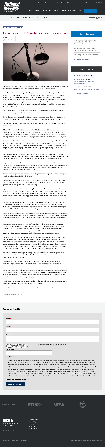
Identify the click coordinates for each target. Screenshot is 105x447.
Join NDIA (85, 3)
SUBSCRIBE (90, 11)
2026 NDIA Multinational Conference (86, 89)
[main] (52, 208)
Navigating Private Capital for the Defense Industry (85, 82)
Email (100, 18)
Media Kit (44, 3)
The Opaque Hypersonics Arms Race (86, 54)
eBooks (63, 3)
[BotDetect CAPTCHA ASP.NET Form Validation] (16, 346)
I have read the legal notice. (17, 379)
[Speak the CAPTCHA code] (27, 347)
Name (8, 319)
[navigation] (52, 10)
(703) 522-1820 (8, 427)
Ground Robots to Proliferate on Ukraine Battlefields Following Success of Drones (85, 42)
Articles (11, 18)
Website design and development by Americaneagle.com (16, 440)
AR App (68, 3)
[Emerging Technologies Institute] (35, 404)
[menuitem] (30, 10)
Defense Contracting (15, 294)
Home (4, 18)
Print (93, 18)
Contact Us (37, 3)
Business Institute (79, 79)
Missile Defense (79, 87)
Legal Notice (11, 357)
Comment (9, 335)
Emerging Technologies (81, 75)
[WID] (82, 404)
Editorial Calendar (54, 3)
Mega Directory (76, 3)
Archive (31, 424)
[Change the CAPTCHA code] (27, 344)
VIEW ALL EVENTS (81, 94)
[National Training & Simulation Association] (59, 404)
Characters (10, 349)
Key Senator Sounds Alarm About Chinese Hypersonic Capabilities (85, 49)
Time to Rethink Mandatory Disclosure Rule (32, 18)
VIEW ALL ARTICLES (81, 59)
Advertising (32, 422)
